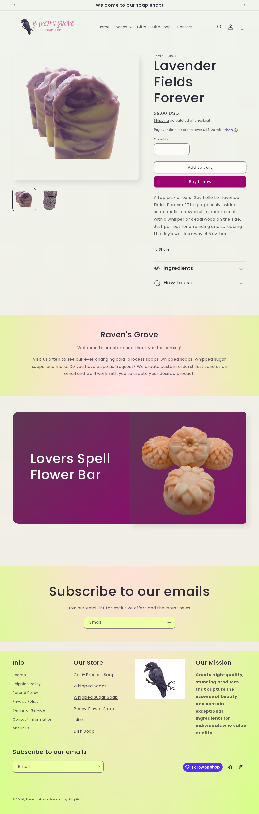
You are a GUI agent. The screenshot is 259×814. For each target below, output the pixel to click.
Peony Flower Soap (94, 709)
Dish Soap (84, 731)
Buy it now (200, 181)
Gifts (79, 720)
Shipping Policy (27, 683)
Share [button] (164, 249)
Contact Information (32, 719)
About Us (21, 728)
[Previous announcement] (14, 5)
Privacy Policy (25, 701)
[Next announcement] (244, 5)
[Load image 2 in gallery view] (50, 199)
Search (19, 674)
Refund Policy (25, 692)
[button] (123, 27)
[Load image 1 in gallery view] (24, 199)
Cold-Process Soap (94, 675)
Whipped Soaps (90, 686)
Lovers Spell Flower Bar (70, 466)
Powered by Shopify (64, 799)
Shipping (161, 120)
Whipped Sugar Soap (96, 697)
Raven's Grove (37, 799)
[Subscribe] (169, 623)
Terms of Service (29, 710)
